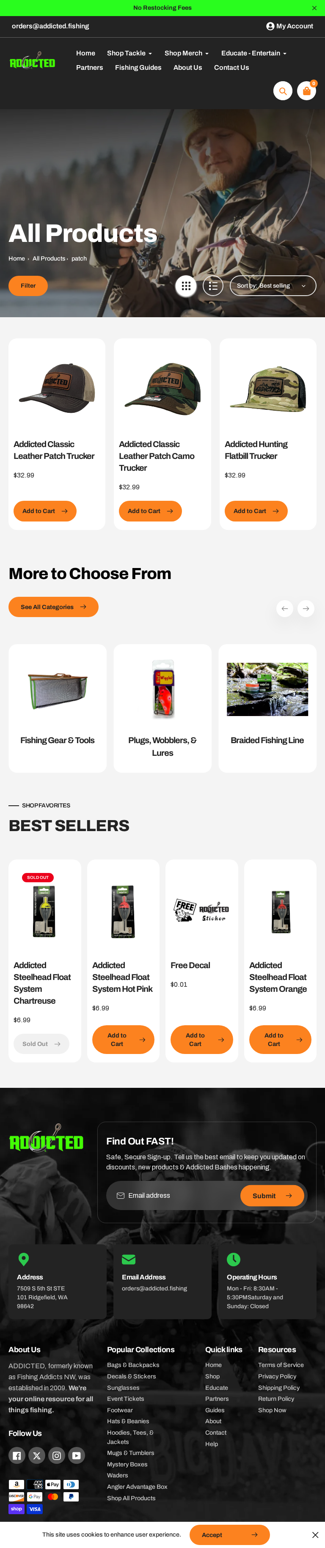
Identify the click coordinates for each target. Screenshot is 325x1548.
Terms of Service (281, 1364)
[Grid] (186, 285)
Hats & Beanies (128, 1421)
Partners (217, 1398)
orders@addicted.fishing (50, 26)
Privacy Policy (277, 1376)
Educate (216, 1387)
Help (211, 1444)
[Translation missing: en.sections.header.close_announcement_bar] (314, 8)
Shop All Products (131, 1498)
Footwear (120, 1410)
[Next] (305, 608)
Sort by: (247, 286)
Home (16, 258)
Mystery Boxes (127, 1464)
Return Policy (276, 1398)
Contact (215, 1432)
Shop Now (272, 1410)
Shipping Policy (279, 1387)
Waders (117, 1475)
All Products (49, 258)
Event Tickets (125, 1398)
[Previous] (284, 608)
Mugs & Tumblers (130, 1452)
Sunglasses (123, 1387)
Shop (212, 1376)
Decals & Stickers (131, 1376)
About (213, 1421)
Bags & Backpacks (133, 1364)
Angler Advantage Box (137, 1486)
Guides (215, 1410)
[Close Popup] (315, 1534)
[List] (213, 285)
